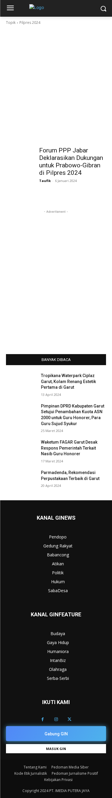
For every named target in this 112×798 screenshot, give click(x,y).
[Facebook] (42, 719)
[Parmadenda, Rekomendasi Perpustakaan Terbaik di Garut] (21, 480)
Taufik (45, 180)
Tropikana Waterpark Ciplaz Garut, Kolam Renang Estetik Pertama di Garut (68, 381)
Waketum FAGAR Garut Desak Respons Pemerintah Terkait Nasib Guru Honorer (69, 448)
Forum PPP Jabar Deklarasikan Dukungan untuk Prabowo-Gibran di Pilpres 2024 (71, 161)
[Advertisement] (56, 85)
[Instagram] (56, 719)
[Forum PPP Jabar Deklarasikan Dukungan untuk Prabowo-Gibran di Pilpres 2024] (21, 151)
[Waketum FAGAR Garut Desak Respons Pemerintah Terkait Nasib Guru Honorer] (21, 449)
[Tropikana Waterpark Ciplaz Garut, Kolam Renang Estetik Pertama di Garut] (21, 383)
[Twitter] (69, 719)
